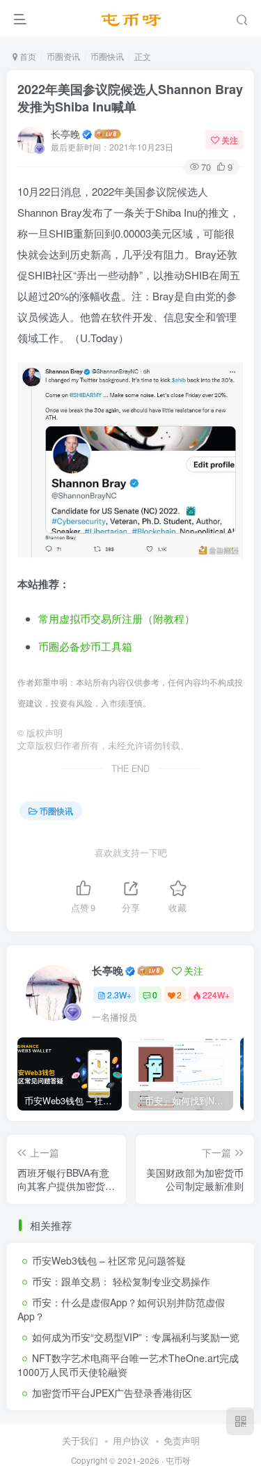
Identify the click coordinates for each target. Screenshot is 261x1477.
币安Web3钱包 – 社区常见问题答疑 (109, 1260)
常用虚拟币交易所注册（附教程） (116, 618)
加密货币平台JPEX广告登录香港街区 (112, 1393)
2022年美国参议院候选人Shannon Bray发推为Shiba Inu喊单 (130, 98)
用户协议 (131, 1440)
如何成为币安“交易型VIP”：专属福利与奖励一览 (135, 1337)
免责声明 (182, 1440)
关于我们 (80, 1440)
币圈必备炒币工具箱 (85, 646)
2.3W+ (119, 994)
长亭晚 (65, 134)
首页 (26, 56)
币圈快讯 (107, 56)
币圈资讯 (63, 56)
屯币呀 (178, 1460)
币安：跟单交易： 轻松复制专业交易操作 (121, 1281)
